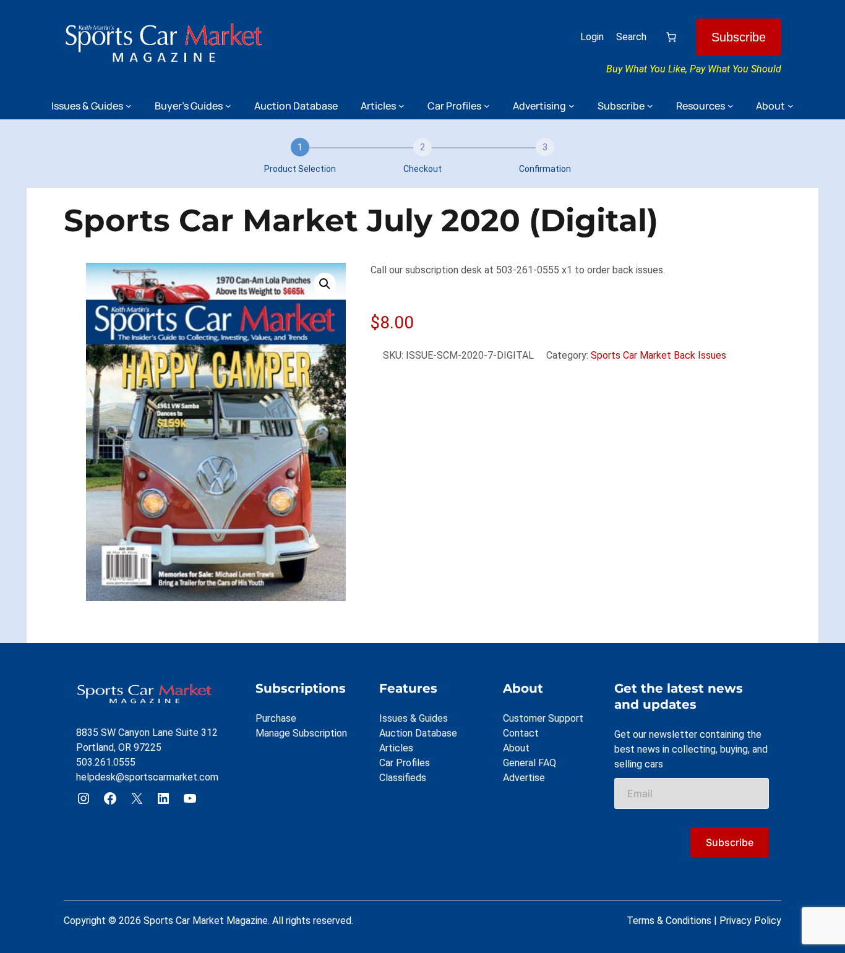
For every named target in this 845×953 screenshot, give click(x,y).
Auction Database (418, 733)
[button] (325, 284)
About (516, 748)
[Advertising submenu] (571, 106)
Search (631, 37)
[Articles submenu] (401, 106)
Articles (396, 748)
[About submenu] (790, 106)
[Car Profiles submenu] (487, 106)
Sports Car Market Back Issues (658, 355)
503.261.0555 (105, 762)
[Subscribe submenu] (650, 106)
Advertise (524, 778)
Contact (521, 733)
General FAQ (529, 763)
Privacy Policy (750, 920)
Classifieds (402, 778)
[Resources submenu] (730, 106)
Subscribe (738, 37)
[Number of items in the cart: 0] (671, 37)
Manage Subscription (301, 733)
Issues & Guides (413, 718)
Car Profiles (404, 763)
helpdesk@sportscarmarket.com (147, 777)
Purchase (275, 718)
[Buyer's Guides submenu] (228, 106)
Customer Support (543, 718)
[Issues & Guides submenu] (129, 106)
